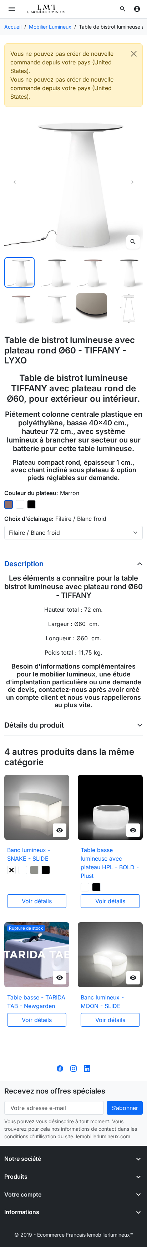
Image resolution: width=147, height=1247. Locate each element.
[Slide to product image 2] (55, 272)
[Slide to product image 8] (127, 308)
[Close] (133, 54)
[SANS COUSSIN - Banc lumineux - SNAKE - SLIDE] (11, 870)
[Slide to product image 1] (19, 272)
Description (24, 563)
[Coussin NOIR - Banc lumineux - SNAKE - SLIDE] (45, 870)
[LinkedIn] (87, 1068)
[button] (122, 9)
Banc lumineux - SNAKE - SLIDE (28, 854)
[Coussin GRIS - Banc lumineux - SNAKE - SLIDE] (34, 870)
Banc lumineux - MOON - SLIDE (102, 1001)
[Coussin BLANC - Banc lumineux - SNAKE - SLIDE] (23, 870)
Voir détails (37, 901)
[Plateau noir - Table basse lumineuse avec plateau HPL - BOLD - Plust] (96, 887)
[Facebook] (60, 1068)
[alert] (73, 75)
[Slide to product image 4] (127, 272)
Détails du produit (34, 725)
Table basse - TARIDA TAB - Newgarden (36, 1001)
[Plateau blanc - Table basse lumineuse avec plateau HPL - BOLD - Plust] (85, 887)
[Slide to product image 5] (19, 308)
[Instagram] (73, 1068)
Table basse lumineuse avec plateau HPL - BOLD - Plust (110, 862)
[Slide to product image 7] (91, 308)
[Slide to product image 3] (91, 272)
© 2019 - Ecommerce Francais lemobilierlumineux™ (73, 1235)
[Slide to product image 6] (55, 308)
